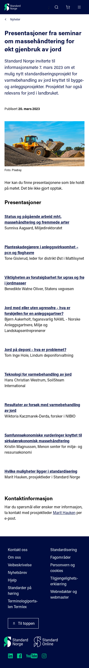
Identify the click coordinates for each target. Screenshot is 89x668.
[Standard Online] (46, 642)
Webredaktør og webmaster (63, 594)
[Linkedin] (10, 655)
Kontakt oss (18, 549)
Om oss (14, 557)
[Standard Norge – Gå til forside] (12, 7)
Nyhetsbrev (17, 572)
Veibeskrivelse (20, 564)
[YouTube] (32, 655)
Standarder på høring (19, 590)
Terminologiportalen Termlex (23, 603)
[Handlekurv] (68, 7)
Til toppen (26, 623)
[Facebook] (19, 655)
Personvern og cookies (62, 567)
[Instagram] (44, 655)
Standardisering (63, 549)
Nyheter (15, 19)
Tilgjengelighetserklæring (64, 581)
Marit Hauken (64, 512)
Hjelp (12, 579)
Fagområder (60, 557)
